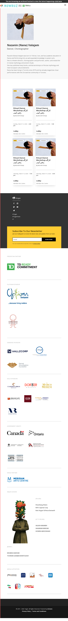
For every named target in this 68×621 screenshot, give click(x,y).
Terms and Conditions (39, 611)
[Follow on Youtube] (17, 207)
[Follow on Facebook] (13, 203)
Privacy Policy (26, 611)
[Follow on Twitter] (13, 207)
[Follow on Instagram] (17, 203)
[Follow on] (13, 210)
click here (58, 1)
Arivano (49, 609)
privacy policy (36, 243)
